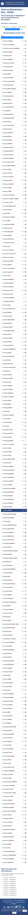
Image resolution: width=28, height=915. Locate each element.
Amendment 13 (13, 895)
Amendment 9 (13, 887)
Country (7, 37)
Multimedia (14, 903)
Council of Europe (7, 900)
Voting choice (20, 37)
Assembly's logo (20, 902)
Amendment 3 (13, 879)
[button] (22, 29)
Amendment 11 (13, 891)
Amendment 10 (13, 889)
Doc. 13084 (10, 875)
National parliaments (19, 900)
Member (3, 37)
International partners (9, 902)
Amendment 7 (13, 885)
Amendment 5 (13, 883)
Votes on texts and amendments (12, 29)
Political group (13, 37)
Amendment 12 (13, 893)
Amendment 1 (13, 877)
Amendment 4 (13, 881)
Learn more (19, 910)
